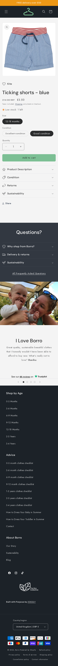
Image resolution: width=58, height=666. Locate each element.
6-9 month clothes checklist (19, 477)
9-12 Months (12, 422)
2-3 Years (10, 436)
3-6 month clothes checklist (19, 470)
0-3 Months (11, 401)
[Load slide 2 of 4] (27, 382)
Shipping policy (46, 654)
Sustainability (12, 552)
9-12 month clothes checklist (20, 484)
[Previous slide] (18, 382)
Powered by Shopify (28, 650)
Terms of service (30, 654)
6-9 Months (11, 415)
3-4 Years (10, 443)
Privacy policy (14, 654)
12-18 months (12, 121)
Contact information (40, 659)
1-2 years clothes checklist (19, 491)
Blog (8, 559)
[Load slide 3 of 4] (31, 382)
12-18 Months (12, 429)
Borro (17, 650)
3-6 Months (11, 408)
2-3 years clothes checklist (19, 498)
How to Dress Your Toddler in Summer (25, 519)
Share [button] (8, 203)
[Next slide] (40, 382)
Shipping (18, 104)
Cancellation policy (21, 659)
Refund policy (44, 650)
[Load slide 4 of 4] (35, 382)
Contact (10, 526)
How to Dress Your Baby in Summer (23, 512)
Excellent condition (17, 134)
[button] (6, 11)
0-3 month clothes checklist (19, 463)
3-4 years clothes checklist (19, 505)
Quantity (6, 140)
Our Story (11, 546)
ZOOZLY (32, 602)
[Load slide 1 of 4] (23, 382)
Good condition (41, 133)
